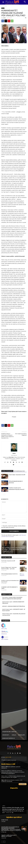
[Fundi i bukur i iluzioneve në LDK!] (4, 476)
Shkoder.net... (4, 768)
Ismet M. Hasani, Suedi (7, 601)
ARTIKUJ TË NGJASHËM (7, 471)
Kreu (2, 6)
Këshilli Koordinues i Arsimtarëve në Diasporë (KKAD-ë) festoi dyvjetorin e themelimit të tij (7, 436)
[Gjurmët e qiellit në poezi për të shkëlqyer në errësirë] (24, 836)
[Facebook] (2, 21)
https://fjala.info (14, 455)
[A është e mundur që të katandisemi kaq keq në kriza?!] (4, 489)
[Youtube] (14, 465)
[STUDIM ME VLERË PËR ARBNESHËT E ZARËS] (23, 588)
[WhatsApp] (12, 21)
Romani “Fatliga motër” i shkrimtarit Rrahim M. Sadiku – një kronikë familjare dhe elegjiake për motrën (13, 549)
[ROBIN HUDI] (24, 821)
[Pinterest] (9, 21)
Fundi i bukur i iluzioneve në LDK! (17, 474)
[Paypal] (11, 462)
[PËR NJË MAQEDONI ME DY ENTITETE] (4, 482)
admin (4, 17)
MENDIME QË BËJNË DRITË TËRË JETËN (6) (16, 606)
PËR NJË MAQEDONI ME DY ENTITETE (9, 574)
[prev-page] (2, 494)
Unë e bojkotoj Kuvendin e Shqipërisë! (21, 434)
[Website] (20, 462)
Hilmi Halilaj (5, 597)
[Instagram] (8, 462)
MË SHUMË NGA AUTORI (19, 471)
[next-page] (4, 494)
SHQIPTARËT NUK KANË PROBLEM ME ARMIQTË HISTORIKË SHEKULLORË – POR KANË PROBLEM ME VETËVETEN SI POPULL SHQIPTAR (11, 828)
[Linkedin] (13, 753)
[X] (5, 21)
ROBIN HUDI (4, 820)
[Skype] (14, 462)
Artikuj (5, 6)
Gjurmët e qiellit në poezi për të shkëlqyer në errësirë (8, 836)
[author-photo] (14, 451)
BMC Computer (4, 639)
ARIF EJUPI (4, 606)
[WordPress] (22, 462)
